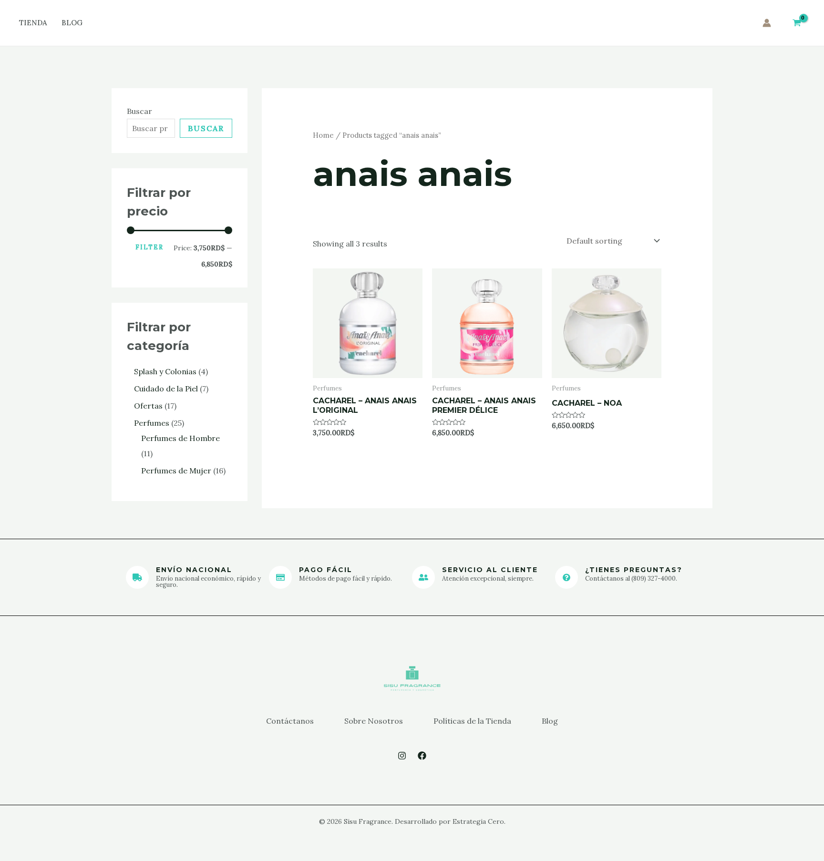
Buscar (139, 111)
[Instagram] (402, 755)
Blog (72, 22)
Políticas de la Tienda (472, 721)
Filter (149, 247)
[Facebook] (422, 755)
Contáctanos (290, 721)
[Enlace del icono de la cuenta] (766, 23)
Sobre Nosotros (373, 721)
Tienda (33, 22)
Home (323, 135)
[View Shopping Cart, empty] (796, 23)
